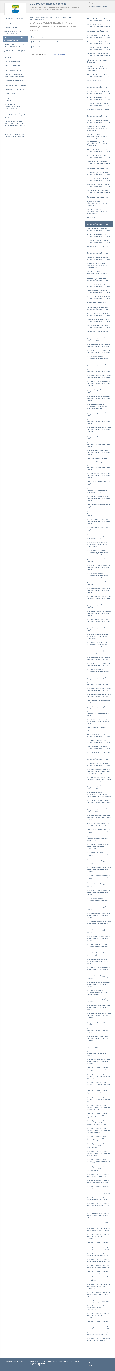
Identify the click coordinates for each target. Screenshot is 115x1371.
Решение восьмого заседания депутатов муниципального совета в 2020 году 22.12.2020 (99, 869)
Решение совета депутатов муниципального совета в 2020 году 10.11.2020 (97, 854)
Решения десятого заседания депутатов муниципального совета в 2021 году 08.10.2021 (98, 938)
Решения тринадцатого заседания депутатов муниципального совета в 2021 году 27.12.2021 (97, 961)
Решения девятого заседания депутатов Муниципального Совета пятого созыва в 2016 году (98, 521)
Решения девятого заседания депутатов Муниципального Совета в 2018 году (98, 701)
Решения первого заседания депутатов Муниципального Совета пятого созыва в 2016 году (98, 467)
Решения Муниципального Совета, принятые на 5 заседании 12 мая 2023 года (98, 1084)
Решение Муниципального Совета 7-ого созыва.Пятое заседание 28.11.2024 (98, 1198)
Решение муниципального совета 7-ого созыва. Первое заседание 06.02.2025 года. (98, 1215)
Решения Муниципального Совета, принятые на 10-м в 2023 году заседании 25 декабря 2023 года (97, 1122)
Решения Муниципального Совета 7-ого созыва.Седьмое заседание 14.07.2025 (98, 1254)
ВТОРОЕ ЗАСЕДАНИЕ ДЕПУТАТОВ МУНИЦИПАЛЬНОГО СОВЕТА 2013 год (98, 224)
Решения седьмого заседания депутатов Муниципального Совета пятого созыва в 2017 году (99, 598)
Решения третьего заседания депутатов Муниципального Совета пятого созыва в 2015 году (98, 398)
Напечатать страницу (59, 54)
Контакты (7, 57)
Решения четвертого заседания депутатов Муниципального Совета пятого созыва (97, 358)
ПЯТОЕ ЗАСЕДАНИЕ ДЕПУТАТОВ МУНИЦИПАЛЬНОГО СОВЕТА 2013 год (98, 235)
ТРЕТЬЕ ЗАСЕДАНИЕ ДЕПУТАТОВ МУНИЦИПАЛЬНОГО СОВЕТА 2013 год (98, 229)
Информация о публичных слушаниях (13, 99)
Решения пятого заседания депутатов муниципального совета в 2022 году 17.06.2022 (98, 999)
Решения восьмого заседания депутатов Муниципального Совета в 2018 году (99, 695)
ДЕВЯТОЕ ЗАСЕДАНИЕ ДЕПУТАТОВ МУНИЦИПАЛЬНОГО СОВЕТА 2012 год (98, 191)
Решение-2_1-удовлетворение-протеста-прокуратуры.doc (50, 46)
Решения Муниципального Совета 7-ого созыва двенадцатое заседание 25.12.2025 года (98, 1286)
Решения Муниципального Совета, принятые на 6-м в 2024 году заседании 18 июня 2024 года (98, 1168)
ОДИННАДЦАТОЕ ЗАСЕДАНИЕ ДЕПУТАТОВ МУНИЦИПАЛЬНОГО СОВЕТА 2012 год (97, 203)
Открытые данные (10, 130)
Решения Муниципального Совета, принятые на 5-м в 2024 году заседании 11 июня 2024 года (98, 1161)
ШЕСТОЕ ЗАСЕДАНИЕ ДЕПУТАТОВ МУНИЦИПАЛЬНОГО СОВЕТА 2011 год (98, 104)
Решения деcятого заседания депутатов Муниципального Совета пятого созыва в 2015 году (98, 452)
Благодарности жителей (12, 61)
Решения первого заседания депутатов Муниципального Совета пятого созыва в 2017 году (98, 559)
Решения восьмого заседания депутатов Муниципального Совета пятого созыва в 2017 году (99, 613)
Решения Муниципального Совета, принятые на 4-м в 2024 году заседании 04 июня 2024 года (98, 1153)
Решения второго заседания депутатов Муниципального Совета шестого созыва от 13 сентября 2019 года (99, 779)
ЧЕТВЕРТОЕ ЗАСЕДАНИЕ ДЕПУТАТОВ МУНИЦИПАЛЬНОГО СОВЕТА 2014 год (98, 297)
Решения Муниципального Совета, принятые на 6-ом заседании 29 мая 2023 (97, 1092)
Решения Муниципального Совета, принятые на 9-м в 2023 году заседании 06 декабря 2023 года (98, 1115)
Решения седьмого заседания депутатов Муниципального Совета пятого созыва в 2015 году (99, 429)
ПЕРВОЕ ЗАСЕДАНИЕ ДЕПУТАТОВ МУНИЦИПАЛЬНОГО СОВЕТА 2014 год (98, 280)
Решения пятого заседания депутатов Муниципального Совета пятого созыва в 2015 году (98, 413)
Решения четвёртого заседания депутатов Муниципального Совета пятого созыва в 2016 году (97, 490)
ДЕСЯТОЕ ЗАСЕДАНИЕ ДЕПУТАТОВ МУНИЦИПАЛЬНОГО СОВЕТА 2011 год (98, 121)
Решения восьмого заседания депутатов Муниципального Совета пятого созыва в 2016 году (99, 513)
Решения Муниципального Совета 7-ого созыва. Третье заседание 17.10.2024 (98, 1187)
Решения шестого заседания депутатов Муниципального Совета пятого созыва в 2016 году (98, 506)
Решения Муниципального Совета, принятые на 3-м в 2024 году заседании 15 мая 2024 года (98, 1145)
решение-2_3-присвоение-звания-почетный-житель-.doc (50, 37)
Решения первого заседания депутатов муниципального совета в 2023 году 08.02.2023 (98, 1053)
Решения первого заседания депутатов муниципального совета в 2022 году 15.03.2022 (98, 969)
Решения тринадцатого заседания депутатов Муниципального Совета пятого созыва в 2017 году (97, 651)
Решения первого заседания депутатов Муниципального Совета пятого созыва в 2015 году (98, 383)
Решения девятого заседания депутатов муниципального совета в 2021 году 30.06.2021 (98, 930)
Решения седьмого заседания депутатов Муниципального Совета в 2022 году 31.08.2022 (99, 1015)
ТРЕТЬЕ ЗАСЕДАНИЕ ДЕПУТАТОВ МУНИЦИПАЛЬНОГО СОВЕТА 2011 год (98, 87)
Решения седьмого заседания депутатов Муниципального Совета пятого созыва (99, 376)
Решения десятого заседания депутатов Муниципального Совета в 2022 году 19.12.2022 (98, 1038)
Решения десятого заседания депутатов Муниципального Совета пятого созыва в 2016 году (98, 529)
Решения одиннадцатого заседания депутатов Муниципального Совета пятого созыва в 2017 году (97, 636)
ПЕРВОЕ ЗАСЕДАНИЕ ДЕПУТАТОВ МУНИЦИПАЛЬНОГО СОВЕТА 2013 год (98, 218)
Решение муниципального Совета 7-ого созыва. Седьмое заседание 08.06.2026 (98, 1333)
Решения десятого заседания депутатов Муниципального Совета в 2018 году (98, 707)
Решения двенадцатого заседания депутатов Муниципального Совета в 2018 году (98, 721)
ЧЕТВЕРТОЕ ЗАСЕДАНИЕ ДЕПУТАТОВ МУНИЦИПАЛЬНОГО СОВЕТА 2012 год (98, 168)
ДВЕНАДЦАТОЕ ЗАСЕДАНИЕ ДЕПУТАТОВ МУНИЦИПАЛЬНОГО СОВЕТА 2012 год (97, 211)
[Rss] (92, 3)
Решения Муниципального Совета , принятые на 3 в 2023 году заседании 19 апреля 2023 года (99, 1069)
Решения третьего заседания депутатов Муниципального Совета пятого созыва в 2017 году (98, 567)
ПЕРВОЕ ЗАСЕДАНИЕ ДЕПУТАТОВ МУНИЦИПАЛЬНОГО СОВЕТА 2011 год (98, 75)
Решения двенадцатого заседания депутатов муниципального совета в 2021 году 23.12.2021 (97, 953)
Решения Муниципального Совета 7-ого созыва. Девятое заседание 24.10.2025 (98, 1266)
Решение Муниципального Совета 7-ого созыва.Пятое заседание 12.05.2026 (98, 1322)
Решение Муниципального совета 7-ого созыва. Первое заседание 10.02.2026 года (98, 1294)
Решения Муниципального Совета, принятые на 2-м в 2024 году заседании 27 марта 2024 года (98, 1138)
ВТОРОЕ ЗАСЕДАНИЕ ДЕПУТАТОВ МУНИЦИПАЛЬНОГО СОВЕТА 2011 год (98, 81)
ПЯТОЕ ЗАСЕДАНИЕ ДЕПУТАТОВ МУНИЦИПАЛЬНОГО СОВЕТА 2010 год (98, 42)
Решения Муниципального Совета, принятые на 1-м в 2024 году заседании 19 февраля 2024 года (98, 1130)
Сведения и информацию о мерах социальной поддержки (14, 75)
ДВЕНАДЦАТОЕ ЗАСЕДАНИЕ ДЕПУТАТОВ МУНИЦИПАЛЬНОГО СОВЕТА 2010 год (97, 68)
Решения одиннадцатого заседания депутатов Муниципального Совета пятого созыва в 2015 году (97, 460)
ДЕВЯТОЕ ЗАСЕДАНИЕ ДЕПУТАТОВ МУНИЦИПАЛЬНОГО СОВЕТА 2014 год (98, 326)
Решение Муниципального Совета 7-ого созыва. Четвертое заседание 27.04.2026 (98, 1315)
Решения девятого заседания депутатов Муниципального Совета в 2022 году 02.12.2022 (98, 1030)
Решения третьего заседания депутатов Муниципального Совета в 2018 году (98, 664)
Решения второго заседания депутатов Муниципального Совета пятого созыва (98, 345)
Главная (32, 17)
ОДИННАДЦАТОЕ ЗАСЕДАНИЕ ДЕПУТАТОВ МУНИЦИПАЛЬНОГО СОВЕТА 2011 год (97, 128)
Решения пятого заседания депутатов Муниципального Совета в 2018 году (98, 678)
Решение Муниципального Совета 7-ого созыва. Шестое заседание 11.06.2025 (98, 1249)
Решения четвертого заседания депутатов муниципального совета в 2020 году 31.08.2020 (97, 838)
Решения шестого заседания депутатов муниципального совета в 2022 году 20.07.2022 (98, 1007)
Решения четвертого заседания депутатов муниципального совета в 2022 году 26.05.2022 (97, 992)
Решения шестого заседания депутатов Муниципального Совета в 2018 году (98, 683)
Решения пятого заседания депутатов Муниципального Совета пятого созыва (98, 364)
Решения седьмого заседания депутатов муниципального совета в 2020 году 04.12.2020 (99, 861)
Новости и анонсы (10, 27)
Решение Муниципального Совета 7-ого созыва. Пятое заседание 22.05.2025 (98, 1243)
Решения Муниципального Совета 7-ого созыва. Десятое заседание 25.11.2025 (98, 1272)
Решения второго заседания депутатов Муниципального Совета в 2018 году (98, 658)
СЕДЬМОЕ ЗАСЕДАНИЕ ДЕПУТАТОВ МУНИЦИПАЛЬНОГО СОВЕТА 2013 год (98, 247)
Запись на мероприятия (12, 65)
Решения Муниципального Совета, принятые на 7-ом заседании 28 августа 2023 (98, 1099)
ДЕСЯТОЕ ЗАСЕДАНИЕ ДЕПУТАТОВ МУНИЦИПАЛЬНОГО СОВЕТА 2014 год (98, 332)
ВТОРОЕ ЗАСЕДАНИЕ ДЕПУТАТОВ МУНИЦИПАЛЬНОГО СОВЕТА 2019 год (98, 741)
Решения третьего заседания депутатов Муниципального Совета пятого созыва (98, 351)
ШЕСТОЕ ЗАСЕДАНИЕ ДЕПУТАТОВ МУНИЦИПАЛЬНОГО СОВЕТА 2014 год (98, 309)
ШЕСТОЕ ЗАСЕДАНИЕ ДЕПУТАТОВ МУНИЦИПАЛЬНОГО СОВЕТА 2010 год (98, 48)
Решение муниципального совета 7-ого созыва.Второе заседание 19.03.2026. (98, 1301)
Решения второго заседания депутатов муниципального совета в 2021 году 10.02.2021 (98, 884)
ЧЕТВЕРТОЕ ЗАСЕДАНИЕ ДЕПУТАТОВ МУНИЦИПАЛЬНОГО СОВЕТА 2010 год (98, 36)
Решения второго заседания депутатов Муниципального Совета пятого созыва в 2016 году (98, 475)
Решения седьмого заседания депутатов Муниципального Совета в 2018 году (99, 689)
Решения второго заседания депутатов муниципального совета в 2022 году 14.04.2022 (98, 976)
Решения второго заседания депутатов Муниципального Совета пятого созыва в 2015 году (98, 390)
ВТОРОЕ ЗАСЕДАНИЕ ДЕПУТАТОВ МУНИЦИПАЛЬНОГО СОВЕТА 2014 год (98, 285)
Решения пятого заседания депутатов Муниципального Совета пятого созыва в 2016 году (98, 498)
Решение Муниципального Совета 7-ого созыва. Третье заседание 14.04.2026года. (98, 1307)
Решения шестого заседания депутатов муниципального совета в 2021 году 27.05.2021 (98, 915)
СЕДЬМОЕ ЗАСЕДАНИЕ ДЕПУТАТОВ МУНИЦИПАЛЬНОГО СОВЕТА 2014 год (98, 314)
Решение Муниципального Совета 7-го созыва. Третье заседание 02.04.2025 (98, 1229)
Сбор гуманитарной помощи (13, 80)
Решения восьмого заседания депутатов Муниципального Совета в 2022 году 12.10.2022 (99, 1022)
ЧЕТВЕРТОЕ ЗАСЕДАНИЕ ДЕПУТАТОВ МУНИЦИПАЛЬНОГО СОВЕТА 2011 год (98, 92)
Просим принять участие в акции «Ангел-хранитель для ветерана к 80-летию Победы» (14, 123)
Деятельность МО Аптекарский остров (14, 52)
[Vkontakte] (89, 3)
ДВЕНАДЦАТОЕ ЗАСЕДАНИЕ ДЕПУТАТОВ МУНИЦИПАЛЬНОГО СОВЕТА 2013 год (97, 273)
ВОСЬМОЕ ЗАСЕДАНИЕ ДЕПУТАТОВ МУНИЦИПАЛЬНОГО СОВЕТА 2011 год (98, 110)
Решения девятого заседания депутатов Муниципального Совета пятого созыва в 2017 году (98, 621)
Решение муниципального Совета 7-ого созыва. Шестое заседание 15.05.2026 (98, 1327)
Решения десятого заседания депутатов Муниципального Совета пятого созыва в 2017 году (98, 628)
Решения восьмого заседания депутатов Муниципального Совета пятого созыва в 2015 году (99, 437)
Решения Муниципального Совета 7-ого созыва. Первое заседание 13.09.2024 (98, 1175)
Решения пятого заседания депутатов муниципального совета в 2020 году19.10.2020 (98, 846)
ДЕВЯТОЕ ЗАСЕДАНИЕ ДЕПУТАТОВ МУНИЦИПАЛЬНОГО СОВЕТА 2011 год (98, 116)
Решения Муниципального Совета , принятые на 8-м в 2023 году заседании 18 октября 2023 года (98, 1107)
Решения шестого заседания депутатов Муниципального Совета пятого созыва (98, 370)
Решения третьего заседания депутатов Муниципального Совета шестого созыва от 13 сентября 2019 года (99, 786)
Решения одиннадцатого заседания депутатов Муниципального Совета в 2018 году (98, 713)
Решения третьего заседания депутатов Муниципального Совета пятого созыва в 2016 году (98, 483)
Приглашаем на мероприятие (14, 18)
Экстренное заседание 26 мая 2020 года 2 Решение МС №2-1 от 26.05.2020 (99, 824)
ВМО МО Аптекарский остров (48, 3)
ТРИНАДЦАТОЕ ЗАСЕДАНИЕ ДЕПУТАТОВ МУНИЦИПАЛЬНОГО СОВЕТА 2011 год (97, 143)
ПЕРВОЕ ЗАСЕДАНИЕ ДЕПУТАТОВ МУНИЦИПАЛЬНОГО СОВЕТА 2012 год (98, 150)
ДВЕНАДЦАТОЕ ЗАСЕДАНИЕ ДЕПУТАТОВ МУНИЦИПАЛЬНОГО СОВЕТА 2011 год (97, 136)
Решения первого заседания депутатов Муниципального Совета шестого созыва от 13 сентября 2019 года (99, 771)
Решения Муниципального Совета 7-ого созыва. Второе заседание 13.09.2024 (98, 1181)
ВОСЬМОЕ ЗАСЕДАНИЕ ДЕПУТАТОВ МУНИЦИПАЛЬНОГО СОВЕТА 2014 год (98, 320)
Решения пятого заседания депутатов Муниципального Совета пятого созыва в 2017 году (98, 582)
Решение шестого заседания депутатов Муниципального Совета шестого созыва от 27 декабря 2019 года (99, 809)
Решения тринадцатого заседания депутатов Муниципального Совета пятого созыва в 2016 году (97, 552)
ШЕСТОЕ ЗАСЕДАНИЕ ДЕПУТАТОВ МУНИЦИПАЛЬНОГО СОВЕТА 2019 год (98, 764)
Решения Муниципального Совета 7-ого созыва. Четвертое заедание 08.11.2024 (98, 1193)
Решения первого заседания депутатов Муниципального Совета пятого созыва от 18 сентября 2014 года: (98, 338)
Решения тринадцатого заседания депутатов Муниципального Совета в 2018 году (98, 729)
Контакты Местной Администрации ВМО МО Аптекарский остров (12, 106)
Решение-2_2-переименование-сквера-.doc (46, 42)
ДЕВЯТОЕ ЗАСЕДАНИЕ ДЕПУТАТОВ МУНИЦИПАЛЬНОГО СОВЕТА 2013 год (98, 253)
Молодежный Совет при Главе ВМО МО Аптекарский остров (14, 135)
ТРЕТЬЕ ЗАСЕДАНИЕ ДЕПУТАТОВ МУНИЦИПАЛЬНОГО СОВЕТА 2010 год (98, 31)
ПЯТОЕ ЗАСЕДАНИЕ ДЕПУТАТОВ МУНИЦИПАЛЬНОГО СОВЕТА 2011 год (98, 98)
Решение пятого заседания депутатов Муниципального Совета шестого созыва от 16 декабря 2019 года (99, 802)
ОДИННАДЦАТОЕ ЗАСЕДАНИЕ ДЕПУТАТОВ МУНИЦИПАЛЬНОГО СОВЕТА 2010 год (97, 60)
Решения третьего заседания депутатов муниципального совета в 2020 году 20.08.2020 (98, 831)
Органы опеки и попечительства (15, 85)
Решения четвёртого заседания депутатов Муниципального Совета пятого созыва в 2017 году (97, 575)
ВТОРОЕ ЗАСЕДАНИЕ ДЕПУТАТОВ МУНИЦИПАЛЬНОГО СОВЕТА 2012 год (98, 156)
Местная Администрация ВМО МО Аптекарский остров (14, 45)
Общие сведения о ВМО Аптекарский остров (12, 32)
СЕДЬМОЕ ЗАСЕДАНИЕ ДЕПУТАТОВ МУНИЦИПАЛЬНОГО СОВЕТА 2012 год (98, 179)
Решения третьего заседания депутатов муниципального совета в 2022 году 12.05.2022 (98, 984)
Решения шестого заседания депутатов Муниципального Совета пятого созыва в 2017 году (98, 590)
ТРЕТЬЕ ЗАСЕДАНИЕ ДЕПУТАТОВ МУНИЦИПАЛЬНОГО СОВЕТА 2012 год (98, 162)
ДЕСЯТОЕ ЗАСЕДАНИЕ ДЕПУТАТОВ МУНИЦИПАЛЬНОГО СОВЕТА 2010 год (98, 54)
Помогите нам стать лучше (13, 70)
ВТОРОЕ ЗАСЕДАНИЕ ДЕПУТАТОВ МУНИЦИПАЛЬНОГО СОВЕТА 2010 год (98, 25)
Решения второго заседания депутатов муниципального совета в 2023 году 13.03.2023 (98, 1061)
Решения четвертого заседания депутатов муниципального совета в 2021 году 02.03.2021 (97, 900)
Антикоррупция (9, 93)
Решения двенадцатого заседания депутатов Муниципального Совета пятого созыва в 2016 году (97, 544)
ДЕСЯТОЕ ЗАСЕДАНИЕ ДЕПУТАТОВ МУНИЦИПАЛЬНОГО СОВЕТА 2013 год (98, 258)
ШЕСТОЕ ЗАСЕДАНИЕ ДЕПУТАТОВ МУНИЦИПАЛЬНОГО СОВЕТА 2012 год (98, 173)
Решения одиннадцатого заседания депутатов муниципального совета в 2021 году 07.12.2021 (97, 946)
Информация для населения (14, 89)
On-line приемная (10, 23)
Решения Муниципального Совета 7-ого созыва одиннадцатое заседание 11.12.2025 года (98, 1278)
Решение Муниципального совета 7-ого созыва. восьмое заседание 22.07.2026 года (98, 1340)
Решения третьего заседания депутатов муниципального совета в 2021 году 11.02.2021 (98, 892)
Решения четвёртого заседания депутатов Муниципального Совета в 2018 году (98, 671)
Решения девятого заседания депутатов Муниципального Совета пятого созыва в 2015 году (98, 444)
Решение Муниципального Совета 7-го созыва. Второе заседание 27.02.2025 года (98, 1222)
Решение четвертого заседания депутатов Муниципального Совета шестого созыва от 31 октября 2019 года (99, 794)
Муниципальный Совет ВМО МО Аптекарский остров (15, 39)
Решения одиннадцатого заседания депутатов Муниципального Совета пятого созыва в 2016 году (97, 536)
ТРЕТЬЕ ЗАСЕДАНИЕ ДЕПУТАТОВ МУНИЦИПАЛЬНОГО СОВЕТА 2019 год (98, 747)
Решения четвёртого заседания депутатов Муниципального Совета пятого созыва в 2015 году (97, 406)
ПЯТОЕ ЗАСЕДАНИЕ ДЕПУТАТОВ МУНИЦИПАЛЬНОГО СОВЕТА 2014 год (98, 303)
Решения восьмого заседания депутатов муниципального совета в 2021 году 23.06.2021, (99, 923)
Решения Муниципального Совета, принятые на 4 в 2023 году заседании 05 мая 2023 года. (99, 1076)
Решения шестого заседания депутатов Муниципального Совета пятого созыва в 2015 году (98, 421)
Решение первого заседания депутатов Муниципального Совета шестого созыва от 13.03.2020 (99, 817)
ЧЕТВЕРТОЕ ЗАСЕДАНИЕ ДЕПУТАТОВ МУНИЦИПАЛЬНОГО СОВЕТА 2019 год (98, 753)
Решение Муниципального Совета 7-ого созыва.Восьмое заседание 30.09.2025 (98, 1260)
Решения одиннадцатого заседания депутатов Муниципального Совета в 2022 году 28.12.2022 (98, 1046)
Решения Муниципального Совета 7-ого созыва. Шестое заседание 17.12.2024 (98, 1204)
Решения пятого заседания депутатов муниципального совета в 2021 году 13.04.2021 (98, 907)
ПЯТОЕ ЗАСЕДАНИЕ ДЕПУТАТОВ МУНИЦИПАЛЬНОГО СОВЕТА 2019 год (98, 759)
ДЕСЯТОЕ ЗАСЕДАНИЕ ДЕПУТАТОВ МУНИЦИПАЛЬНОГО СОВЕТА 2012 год (98, 197)
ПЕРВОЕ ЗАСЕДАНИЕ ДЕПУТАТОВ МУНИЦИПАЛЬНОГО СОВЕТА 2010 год (98, 19)
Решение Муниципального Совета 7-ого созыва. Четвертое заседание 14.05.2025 (98, 1236)
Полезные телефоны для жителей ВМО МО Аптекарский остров (14, 115)
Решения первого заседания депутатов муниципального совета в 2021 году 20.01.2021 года (98, 877)
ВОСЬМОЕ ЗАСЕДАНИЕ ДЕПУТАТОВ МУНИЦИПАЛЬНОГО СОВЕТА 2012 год (98, 185)
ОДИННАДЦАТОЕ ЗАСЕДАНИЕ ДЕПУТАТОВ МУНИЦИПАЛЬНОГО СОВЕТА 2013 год (97, 265)
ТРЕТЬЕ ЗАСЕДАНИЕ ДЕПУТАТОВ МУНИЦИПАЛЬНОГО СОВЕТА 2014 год (98, 291)
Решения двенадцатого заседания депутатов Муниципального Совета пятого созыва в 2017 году (97, 644)
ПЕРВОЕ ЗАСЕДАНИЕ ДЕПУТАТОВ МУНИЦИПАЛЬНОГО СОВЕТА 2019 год (98, 735)
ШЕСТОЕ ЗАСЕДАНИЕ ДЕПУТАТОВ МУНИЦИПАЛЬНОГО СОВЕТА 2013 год (98, 241)
